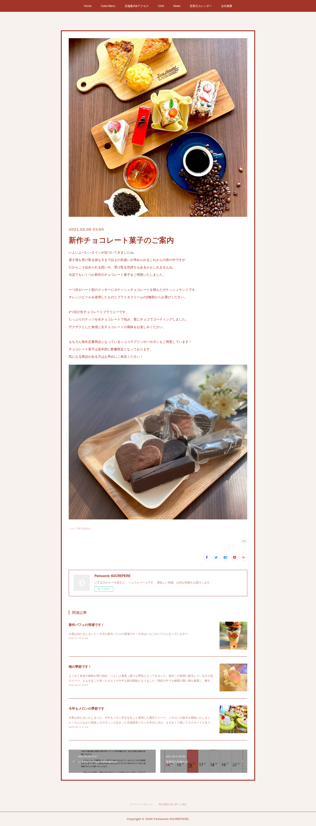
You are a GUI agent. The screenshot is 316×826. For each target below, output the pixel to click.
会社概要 (226, 6)
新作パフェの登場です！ (86, 624)
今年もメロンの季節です (86, 708)
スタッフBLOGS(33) (79, 528)
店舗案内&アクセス (137, 6)
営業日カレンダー (201, 6)
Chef (161, 6)
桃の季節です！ (80, 666)
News (176, 6)
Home (88, 6)
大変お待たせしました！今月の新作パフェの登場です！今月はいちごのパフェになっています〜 (128, 634)
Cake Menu (108, 6)
